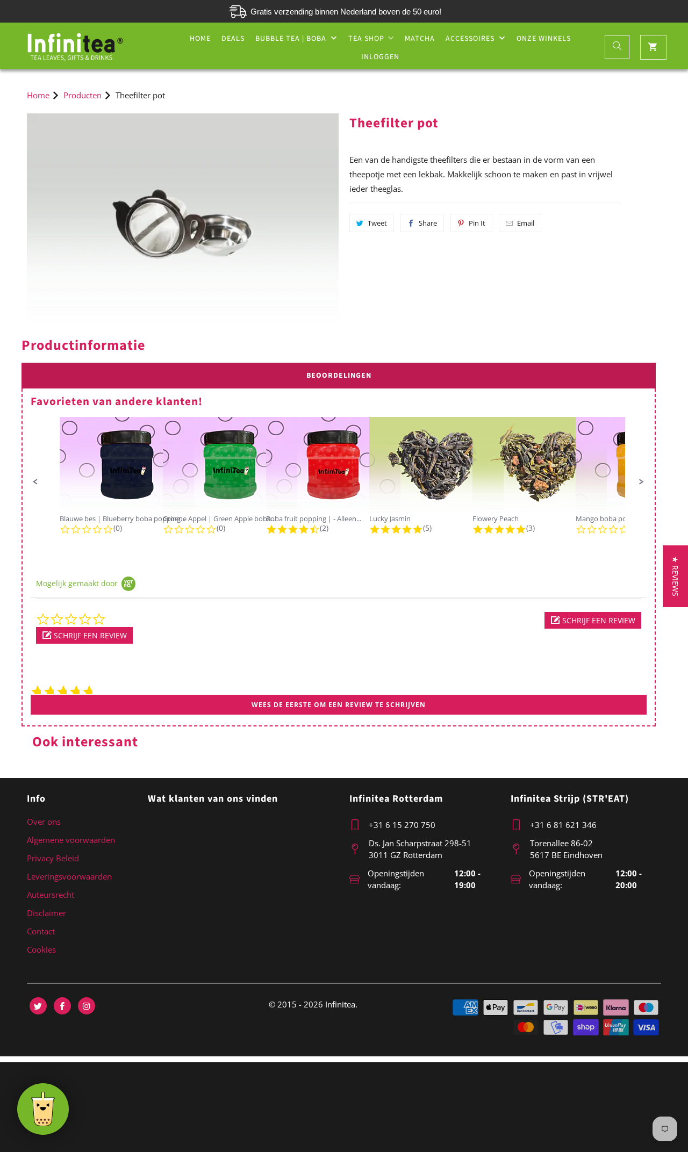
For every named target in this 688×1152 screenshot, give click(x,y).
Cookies (41, 949)
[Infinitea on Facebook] (62, 1005)
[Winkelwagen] (653, 47)
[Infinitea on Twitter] (38, 1005)
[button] (35, 482)
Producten (82, 95)
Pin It (477, 223)
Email (525, 223)
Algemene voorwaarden (71, 839)
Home (200, 38)
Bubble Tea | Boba (291, 38)
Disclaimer (46, 913)
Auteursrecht (50, 894)
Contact (41, 931)
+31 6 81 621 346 (563, 824)
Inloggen (380, 57)
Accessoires (471, 38)
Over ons (44, 821)
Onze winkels (544, 38)
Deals (233, 38)
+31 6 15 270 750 (402, 824)
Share (428, 223)
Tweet (377, 223)
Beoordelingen (338, 375)
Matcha (420, 38)
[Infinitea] (75, 46)
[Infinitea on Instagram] (86, 1005)
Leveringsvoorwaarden (69, 876)
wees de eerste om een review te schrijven (339, 704)
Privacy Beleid (53, 858)
